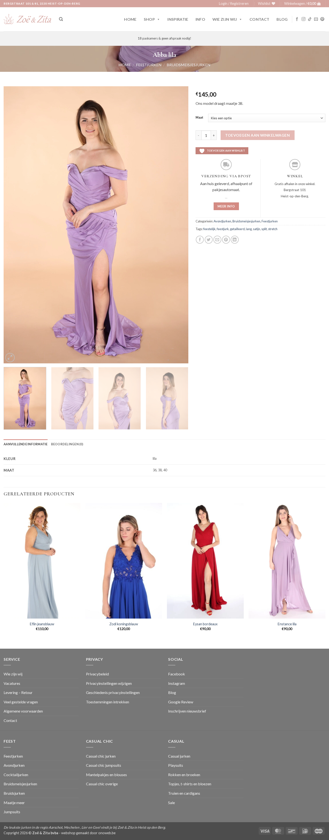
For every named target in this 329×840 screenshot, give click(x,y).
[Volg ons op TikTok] (310, 19)
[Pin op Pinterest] (226, 240)
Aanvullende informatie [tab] (26, 444)
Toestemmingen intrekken (107, 702)
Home (130, 19)
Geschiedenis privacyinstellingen (113, 692)
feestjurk (223, 229)
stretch (272, 229)
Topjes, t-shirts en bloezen (189, 783)
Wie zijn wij (224, 19)
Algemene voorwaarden (23, 711)
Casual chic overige (102, 783)
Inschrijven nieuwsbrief (187, 711)
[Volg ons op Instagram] (303, 19)
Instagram (176, 683)
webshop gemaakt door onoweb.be (88, 833)
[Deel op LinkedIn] (235, 240)
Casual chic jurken (101, 756)
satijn (256, 229)
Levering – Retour (18, 692)
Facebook (176, 674)
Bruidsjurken (14, 793)
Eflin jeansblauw (42, 624)
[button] (234, 3)
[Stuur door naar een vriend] (217, 240)
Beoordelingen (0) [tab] (67, 444)
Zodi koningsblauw (123, 624)
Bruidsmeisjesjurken (189, 64)
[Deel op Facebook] (200, 240)
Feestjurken (149, 64)
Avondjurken (222, 221)
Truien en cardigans (184, 793)
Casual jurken (179, 756)
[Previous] (13, 225)
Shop (149, 19)
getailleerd (237, 229)
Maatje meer (14, 802)
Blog (282, 19)
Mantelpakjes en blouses (106, 774)
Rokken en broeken (184, 774)
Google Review (180, 702)
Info (200, 19)
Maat (199, 117)
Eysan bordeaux (205, 624)
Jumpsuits (12, 811)
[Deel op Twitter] (209, 240)
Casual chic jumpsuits (103, 765)
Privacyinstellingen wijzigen (109, 683)
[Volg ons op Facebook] (297, 19)
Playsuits (175, 765)
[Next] (178, 225)
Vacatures (12, 683)
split (264, 229)
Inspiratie (177, 19)
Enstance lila (287, 624)
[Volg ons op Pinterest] (322, 19)
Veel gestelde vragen (21, 702)
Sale (171, 802)
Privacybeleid (97, 674)
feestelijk (209, 229)
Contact (259, 19)
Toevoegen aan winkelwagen (257, 135)
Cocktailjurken (16, 774)
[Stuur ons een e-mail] (316, 19)
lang (249, 229)
